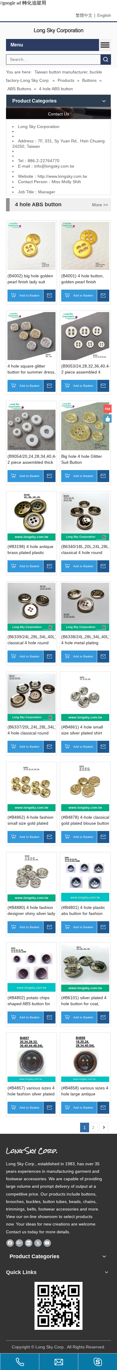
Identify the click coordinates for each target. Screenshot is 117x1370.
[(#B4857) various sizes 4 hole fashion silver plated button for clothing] (32, 1057)
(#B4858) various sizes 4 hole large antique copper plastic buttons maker (84, 1091)
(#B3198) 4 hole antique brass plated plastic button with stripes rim (30, 549)
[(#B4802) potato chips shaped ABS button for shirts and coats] (32, 967)
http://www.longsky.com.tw (62, 176)
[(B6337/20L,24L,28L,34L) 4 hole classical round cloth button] (32, 696)
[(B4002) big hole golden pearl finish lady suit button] (32, 245)
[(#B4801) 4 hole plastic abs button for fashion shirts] (85, 876)
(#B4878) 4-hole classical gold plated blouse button (85, 820)
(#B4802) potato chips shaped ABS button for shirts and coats (29, 1001)
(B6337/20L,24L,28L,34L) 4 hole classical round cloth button (32, 730)
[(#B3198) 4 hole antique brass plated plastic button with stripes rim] (32, 516)
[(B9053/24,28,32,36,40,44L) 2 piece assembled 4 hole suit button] (85, 335)
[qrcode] (58, 1306)
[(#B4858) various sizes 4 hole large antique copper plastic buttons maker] (85, 1057)
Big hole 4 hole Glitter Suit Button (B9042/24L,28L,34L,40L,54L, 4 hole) (85, 459)
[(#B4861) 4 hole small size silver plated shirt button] (85, 696)
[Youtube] (47, 1243)
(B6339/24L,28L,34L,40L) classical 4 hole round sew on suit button (32, 640)
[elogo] (59, 30)
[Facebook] (10, 1243)
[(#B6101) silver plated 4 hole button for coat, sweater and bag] (85, 967)
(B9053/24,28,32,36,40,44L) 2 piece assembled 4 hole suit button (85, 369)
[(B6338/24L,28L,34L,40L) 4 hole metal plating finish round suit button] (85, 606)
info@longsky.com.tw (54, 166)
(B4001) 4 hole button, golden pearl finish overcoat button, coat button (82, 279)
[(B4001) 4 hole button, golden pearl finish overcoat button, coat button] (85, 245)
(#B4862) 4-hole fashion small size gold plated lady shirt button (30, 820)
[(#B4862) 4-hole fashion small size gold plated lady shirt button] (32, 786)
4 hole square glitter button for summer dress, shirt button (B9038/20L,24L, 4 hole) (32, 369)
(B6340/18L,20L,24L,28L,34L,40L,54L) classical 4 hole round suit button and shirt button (85, 549)
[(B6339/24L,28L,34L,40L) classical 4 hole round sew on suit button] (32, 606)
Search (105, 59)
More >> (100, 205)
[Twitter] (38, 1243)
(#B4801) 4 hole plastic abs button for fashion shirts (83, 910)
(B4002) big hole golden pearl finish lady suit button (30, 279)
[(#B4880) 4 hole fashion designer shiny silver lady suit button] (32, 876)
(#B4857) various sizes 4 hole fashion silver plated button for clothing (31, 1091)
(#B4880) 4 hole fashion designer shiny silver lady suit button (31, 910)
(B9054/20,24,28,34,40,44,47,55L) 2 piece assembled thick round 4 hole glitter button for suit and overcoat (32, 459)
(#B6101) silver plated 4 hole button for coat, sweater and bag (83, 1001)
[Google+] (19, 1243)
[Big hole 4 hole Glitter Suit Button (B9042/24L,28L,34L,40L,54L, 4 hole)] (85, 425)
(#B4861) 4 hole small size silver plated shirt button (82, 730)
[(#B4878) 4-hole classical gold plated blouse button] (85, 786)
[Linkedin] (28, 1243)
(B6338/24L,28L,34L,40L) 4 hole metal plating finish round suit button (85, 640)
